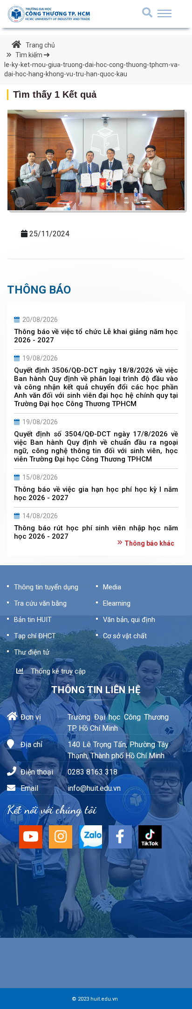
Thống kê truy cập (56, 671)
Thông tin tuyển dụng (46, 587)
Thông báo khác (149, 543)
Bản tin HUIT (33, 619)
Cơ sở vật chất (125, 636)
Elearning (116, 603)
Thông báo (39, 289)
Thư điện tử (31, 652)
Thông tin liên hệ (95, 689)
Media (112, 587)
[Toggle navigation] (164, 13)
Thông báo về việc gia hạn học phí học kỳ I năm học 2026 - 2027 (96, 493)
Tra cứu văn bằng (40, 603)
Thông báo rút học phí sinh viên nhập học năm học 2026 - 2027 (96, 532)
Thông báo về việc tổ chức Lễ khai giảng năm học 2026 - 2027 (96, 335)
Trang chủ (40, 45)
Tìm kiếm (92, 64)
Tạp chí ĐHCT (35, 636)
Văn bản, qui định (129, 619)
